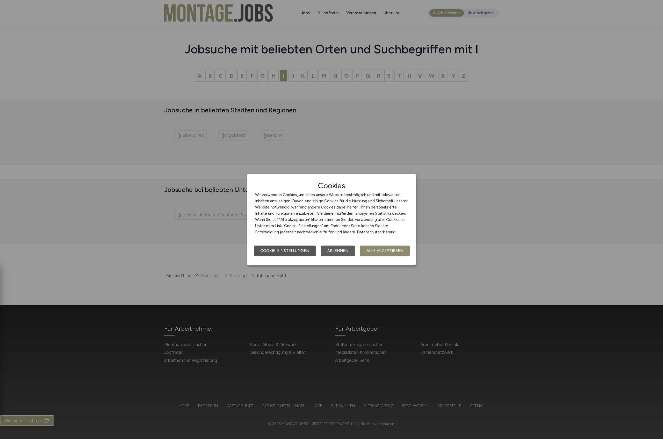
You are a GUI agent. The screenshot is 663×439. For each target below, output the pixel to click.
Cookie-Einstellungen (284, 250)
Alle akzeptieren (384, 250)
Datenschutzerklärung (376, 232)
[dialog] (331, 219)
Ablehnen (337, 250)
